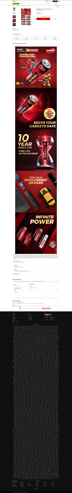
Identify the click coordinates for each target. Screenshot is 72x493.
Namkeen (21, 484)
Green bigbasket (14, 317)
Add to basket (43, 18)
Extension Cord (28, 303)
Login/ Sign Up (55, 1)
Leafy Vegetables (30, 485)
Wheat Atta (21, 482)
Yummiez (37, 484)
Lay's (52, 486)
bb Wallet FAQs (30, 317)
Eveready (37, 7)
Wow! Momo (45, 485)
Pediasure (53, 483)
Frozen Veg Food (14, 486)
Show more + (36, 488)
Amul (36, 482)
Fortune (53, 485)
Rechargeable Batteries (35, 303)
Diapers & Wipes (22, 486)
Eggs (28, 484)
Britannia (37, 485)
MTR (52, 482)
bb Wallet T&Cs (30, 318)
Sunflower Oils (14, 482)
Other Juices (22, 485)
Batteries (14, 303)
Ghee (29, 482)
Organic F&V (14, 484)
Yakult (52, 484)
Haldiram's (37, 486)
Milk (13, 483)
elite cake (45, 483)
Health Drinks (22, 483)
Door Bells (24, 303)
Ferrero (45, 486)
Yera (44, 484)
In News (13, 316)
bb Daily (13, 322)
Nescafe (45, 482)
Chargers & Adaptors (19, 303)
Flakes (29, 483)
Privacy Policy (14, 318)
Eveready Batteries (18, 306)
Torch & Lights (41, 303)
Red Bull (37, 483)
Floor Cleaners (14, 485)
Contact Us (29, 316)
